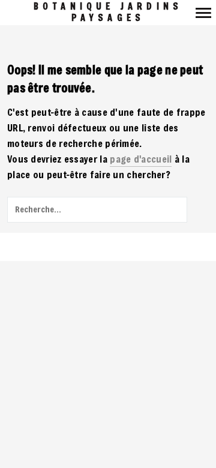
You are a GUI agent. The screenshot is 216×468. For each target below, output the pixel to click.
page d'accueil (141, 158)
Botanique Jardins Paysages (108, 12)
